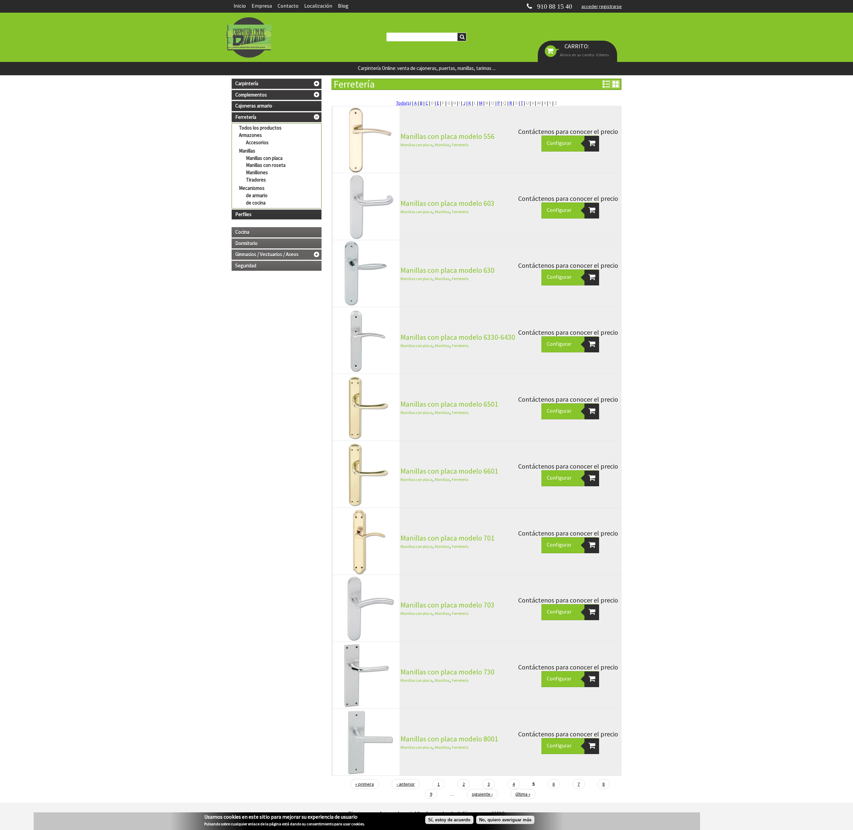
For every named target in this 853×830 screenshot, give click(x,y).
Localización (318, 6)
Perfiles (243, 214)
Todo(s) (403, 103)
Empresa (262, 6)
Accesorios (257, 142)
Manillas (247, 151)
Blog (343, 6)
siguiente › (482, 794)
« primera (364, 784)
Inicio (240, 6)
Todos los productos (260, 128)
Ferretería (460, 144)
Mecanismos (252, 188)
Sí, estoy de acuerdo (449, 819)
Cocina (242, 232)
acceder (589, 6)
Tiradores (256, 180)
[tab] (277, 84)
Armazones (250, 135)
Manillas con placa (264, 158)
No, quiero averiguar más (505, 819)
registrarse (610, 6)
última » (522, 794)
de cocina (256, 203)
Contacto (288, 6)
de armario (257, 195)
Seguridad (245, 266)
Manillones (257, 172)
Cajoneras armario (253, 106)
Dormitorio (246, 243)
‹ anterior (406, 784)
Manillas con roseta (266, 165)
